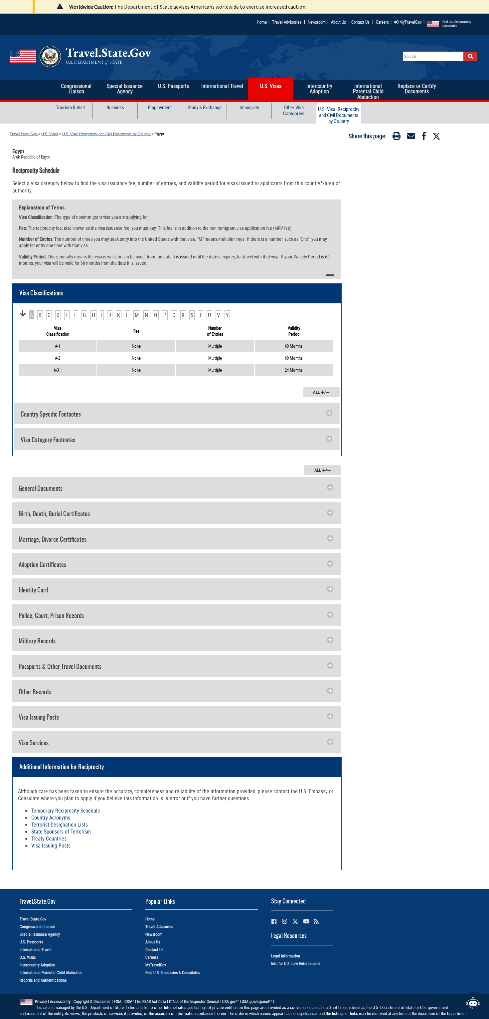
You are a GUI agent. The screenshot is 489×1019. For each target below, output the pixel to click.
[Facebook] (424, 137)
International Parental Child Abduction (51, 972)
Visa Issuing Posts (51, 845)
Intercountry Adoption (37, 964)
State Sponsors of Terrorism (61, 831)
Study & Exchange (205, 107)
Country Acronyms (50, 817)
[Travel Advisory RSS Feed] (316, 921)
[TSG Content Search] (470, 56)
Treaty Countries (49, 838)
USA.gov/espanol (255, 1001)
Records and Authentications (43, 980)
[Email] (411, 137)
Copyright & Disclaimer (92, 1001)
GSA (127, 1001)
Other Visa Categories (293, 110)
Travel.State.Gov (24, 134)
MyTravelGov (410, 22)
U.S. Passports (31, 941)
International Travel (36, 949)
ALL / (319, 392)
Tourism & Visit (70, 107)
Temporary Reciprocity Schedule (65, 810)
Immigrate (249, 107)
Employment (160, 107)
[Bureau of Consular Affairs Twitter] (295, 921)
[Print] (397, 137)
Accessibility (60, 1001)
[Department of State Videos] (306, 921)
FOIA (117, 1001)
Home (262, 22)
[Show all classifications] (23, 313)
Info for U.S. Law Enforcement (295, 963)
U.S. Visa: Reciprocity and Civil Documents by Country (338, 115)
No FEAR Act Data (151, 1001)
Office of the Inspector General (194, 1001)
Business (115, 107)
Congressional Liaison (37, 926)
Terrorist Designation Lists (59, 824)
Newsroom (317, 22)
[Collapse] (330, 275)
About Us (340, 22)
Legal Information (285, 955)
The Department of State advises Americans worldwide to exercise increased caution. (210, 6)
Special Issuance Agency (40, 934)
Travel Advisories (286, 22)
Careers (382, 22)
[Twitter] (436, 136)
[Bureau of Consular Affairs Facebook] (273, 921)
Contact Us (361, 22)
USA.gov (229, 1001)
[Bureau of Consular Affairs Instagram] (284, 921)
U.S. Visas (49, 134)
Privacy (41, 1001)
